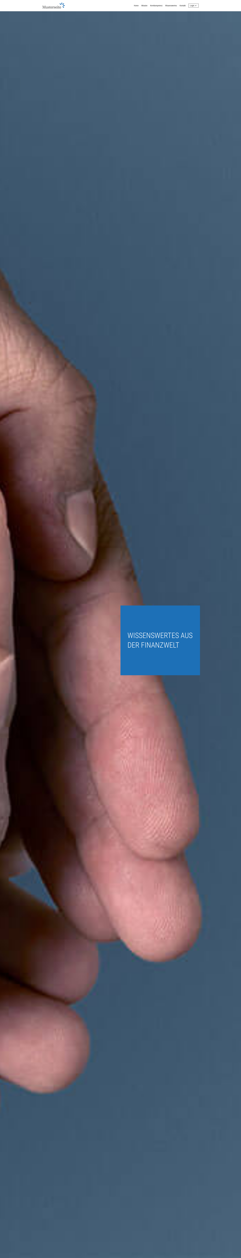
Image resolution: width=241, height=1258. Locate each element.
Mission (144, 5)
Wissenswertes (171, 5)
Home (136, 5)
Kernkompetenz (156, 5)
